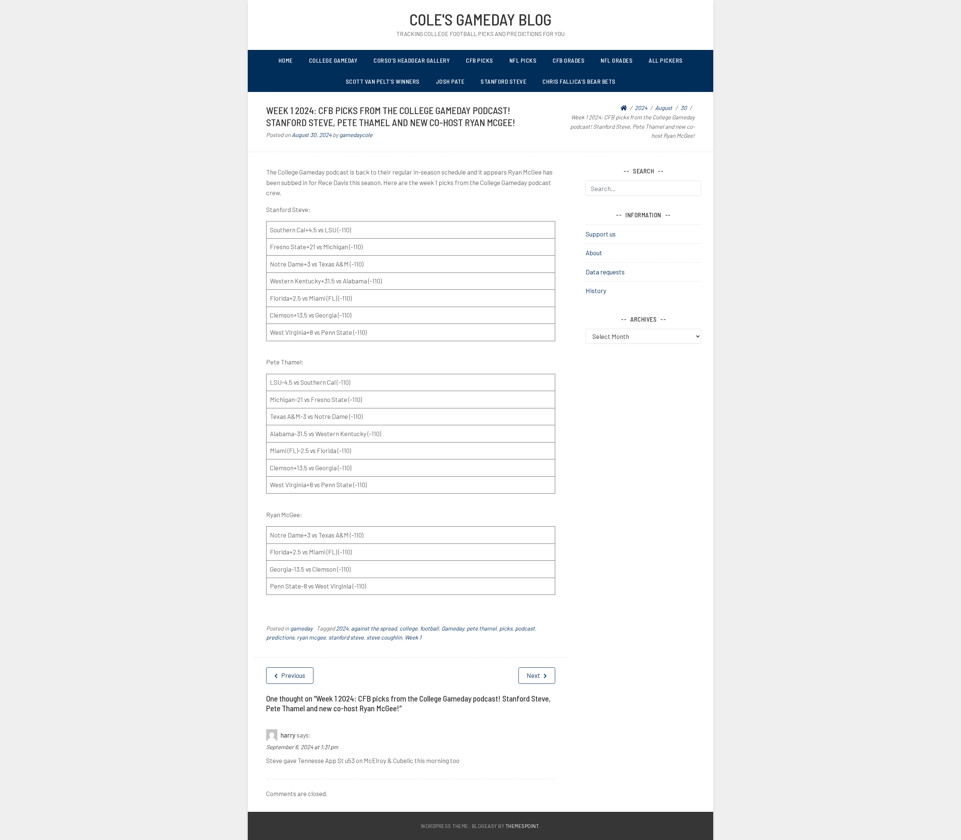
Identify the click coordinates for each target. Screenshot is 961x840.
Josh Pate (450, 81)
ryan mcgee (311, 637)
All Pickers (666, 60)
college (408, 628)
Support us (601, 234)
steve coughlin (384, 637)
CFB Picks (479, 60)
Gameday (452, 628)
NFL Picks (523, 60)
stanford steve (346, 637)
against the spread (374, 628)
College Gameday (333, 60)
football (429, 628)
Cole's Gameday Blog (480, 19)
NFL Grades (617, 60)
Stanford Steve (503, 81)
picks (505, 628)
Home (286, 60)
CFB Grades (568, 60)
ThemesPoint (522, 826)
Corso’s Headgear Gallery (412, 60)
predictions (280, 637)
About (594, 252)
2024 (342, 628)
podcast (525, 628)
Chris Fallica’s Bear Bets (579, 81)
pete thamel (482, 628)
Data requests (605, 271)
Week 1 (413, 637)
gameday (301, 628)
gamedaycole (355, 134)
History (596, 290)
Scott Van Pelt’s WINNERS (383, 81)
